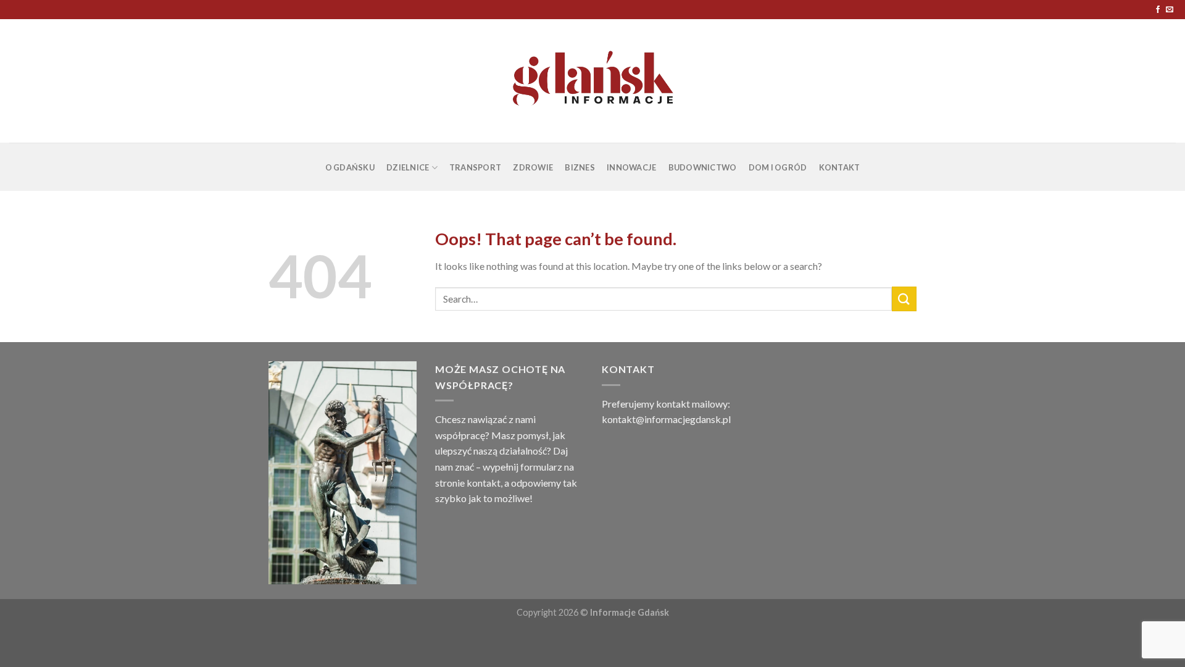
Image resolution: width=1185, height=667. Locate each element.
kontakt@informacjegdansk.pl (666, 419)
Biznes (580, 167)
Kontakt (839, 167)
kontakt (484, 483)
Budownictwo (702, 167)
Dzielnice (407, 167)
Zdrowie (533, 167)
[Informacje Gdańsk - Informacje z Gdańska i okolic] (593, 81)
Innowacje (631, 167)
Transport (475, 167)
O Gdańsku (350, 167)
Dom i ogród (778, 167)
